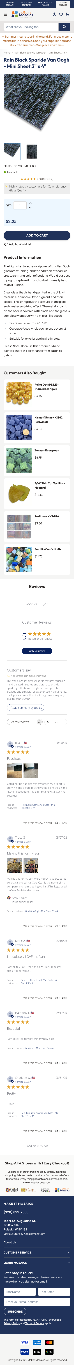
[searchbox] (21, 722)
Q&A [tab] (45, 604)
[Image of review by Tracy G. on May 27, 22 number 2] (31, 865)
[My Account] (54, 14)
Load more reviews (37, 1146)
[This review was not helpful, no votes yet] (63, 823)
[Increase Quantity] (30, 203)
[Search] (64, 27)
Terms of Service (34, 1323)
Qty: (8, 205)
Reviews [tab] (31, 604)
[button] (10, 4)
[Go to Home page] (22, 14)
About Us (10, 1242)
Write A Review (37, 651)
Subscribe (15, 1311)
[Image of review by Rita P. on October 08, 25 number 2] (31, 770)
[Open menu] (6, 14)
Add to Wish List (20, 244)
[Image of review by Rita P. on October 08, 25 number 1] (14, 770)
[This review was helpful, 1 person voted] (57, 926)
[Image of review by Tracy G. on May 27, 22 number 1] (14, 865)
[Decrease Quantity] (30, 207)
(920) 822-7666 (16, 1212)
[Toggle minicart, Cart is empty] (67, 14)
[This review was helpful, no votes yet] (57, 823)
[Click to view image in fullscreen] (37, 107)
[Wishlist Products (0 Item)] (61, 14)
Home (7, 52)
